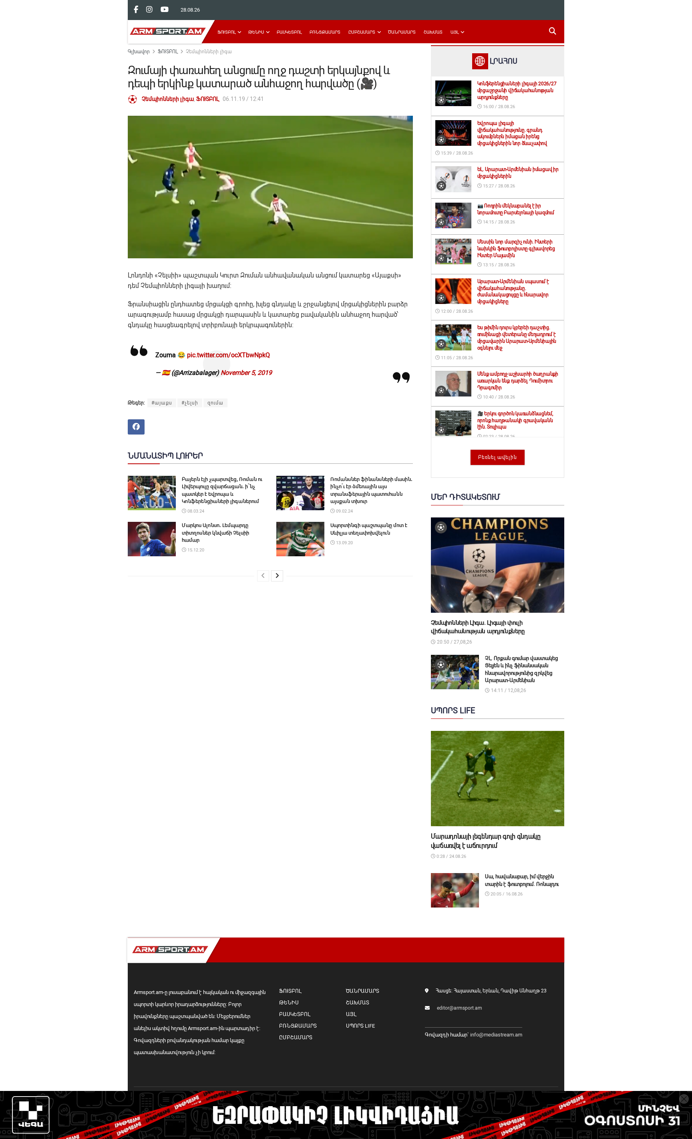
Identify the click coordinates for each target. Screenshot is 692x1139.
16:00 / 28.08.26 (498, 106)
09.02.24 (344, 511)
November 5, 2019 (246, 372)
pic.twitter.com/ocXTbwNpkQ (228, 355)
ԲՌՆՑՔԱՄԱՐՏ (325, 32)
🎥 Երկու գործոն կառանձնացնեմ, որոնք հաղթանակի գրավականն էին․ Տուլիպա (515, 420)
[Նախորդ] (263, 576)
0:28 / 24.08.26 (450, 856)
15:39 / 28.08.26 (456, 153)
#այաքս (161, 403)
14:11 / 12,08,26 (508, 690)
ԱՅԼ (455, 32)
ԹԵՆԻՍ (256, 32)
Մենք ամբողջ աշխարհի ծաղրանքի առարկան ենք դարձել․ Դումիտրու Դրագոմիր (517, 380)
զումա (215, 403)
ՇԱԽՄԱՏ (433, 32)
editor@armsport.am (459, 1008)
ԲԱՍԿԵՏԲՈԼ (289, 32)
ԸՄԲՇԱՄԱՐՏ (361, 32)
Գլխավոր (139, 51)
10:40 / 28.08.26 (498, 397)
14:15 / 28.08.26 (498, 222)
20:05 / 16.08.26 (506, 894)
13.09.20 (344, 542)
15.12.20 (195, 550)
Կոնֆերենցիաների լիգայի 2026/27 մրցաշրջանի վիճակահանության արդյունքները (517, 90)
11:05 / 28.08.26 (456, 357)
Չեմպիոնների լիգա (209, 51)
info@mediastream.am (496, 1035)
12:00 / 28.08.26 (456, 311)
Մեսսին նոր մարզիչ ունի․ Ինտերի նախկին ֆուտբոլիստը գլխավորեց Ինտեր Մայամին (516, 248)
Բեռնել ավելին (497, 457)
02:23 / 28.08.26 (498, 436)
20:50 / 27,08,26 (454, 642)
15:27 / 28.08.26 (498, 186)
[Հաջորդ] (277, 576)
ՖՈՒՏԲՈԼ (226, 32)
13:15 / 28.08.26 (498, 265)
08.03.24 (195, 511)
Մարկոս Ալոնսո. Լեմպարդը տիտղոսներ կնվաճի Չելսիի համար (215, 532)
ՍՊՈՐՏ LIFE (360, 1026)
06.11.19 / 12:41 (243, 99)
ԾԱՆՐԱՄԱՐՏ (402, 32)
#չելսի (189, 403)
